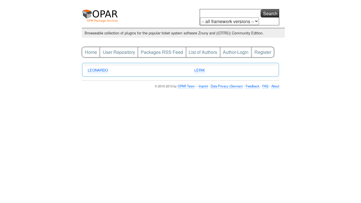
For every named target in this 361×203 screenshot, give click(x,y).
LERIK (199, 70)
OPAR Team (186, 86)
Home (91, 52)
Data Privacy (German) (227, 86)
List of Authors (203, 52)
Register (262, 52)
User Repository (119, 52)
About (275, 86)
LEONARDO (98, 70)
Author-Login (235, 52)
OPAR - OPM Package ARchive (102, 17)
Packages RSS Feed (162, 52)
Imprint (203, 86)
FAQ (265, 86)
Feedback (252, 86)
